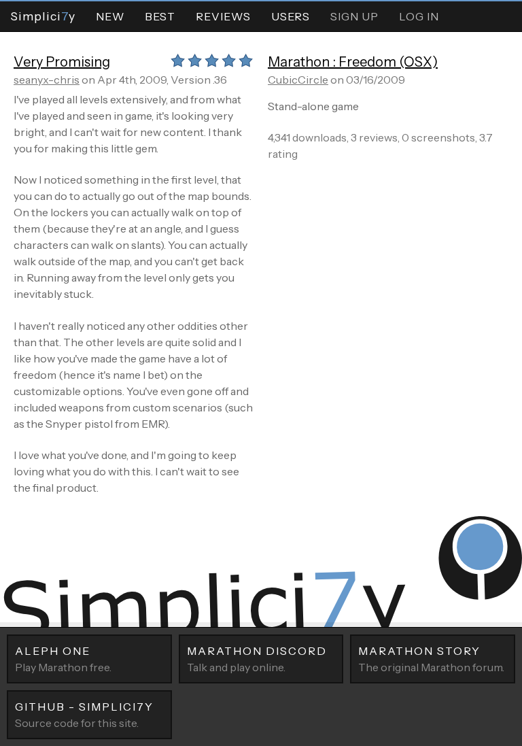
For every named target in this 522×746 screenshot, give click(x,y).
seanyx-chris (47, 79)
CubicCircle (298, 79)
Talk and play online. (257, 659)
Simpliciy (42, 16)
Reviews (223, 16)
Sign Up (354, 16)
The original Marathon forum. (431, 659)
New (110, 16)
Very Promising (62, 62)
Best (160, 16)
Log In (419, 16)
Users (290, 16)
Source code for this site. (84, 715)
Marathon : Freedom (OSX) (353, 62)
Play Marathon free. (63, 659)
